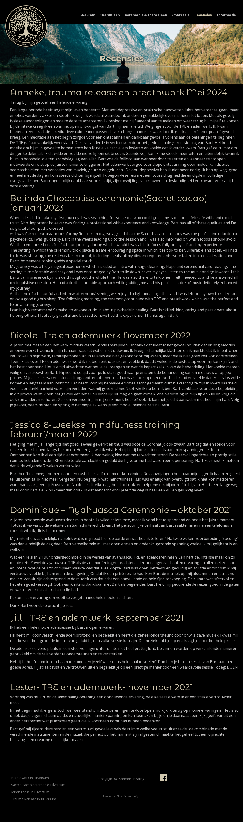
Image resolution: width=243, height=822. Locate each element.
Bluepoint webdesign (128, 796)
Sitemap (18, 807)
